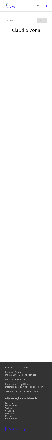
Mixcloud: (10, 413)
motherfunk (11, 418)
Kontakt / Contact (13, 372)
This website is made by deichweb (22, 391)
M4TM (8, 416)
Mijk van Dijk (17, 429)
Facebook (10, 403)
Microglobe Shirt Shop (16, 379)
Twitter (8, 408)
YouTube (9, 410)
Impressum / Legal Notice (18, 384)
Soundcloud (11, 405)
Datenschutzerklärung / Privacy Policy (24, 386)
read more (14, 123)
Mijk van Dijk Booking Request (20, 374)
